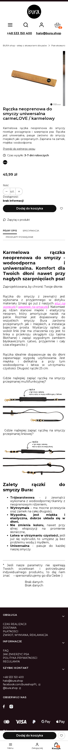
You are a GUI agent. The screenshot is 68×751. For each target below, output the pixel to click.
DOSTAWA (10, 627)
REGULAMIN (11, 661)
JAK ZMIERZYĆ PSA (16, 654)
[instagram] (11, 706)
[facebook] (5, 706)
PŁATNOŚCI (10, 631)
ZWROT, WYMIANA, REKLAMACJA (25, 635)
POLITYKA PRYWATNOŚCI (20, 658)
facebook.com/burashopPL (20, 684)
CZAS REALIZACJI (14, 624)
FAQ (6, 650)
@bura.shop (10, 688)
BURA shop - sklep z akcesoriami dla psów (25, 45)
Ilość (6, 185)
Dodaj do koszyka (29, 208)
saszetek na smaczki (33, 307)
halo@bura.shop (48, 33)
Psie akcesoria (58, 45)
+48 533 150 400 (19, 33)
